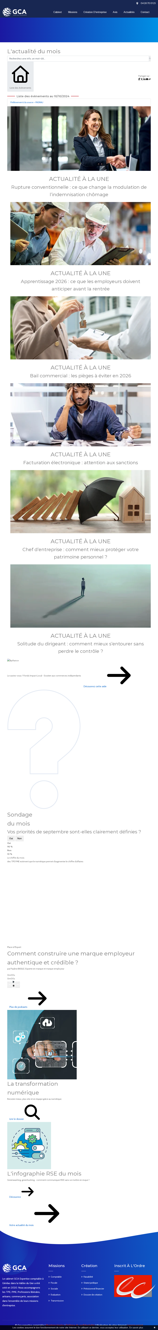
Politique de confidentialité (80, 1325)
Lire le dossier (17, 1118)
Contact (145, 12)
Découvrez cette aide (95, 686)
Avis (115, 12)
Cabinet (57, 12)
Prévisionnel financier (94, 1288)
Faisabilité (88, 1276)
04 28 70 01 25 (148, 3)
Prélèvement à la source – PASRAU (26, 102)
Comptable (56, 1276)
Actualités (129, 12)
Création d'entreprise (95, 12)
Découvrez (15, 1196)
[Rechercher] (150, 59)
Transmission (57, 1300)
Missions (72, 12)
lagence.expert (135, 1325)
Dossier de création (93, 1294)
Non (19, 838)
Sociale (54, 1288)
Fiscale (54, 1282)
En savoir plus (136, 1327)
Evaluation (55, 1294)
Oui (11, 838)
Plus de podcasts (18, 1006)
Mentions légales (55, 1325)
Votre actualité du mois (21, 1225)
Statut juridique (91, 1282)
